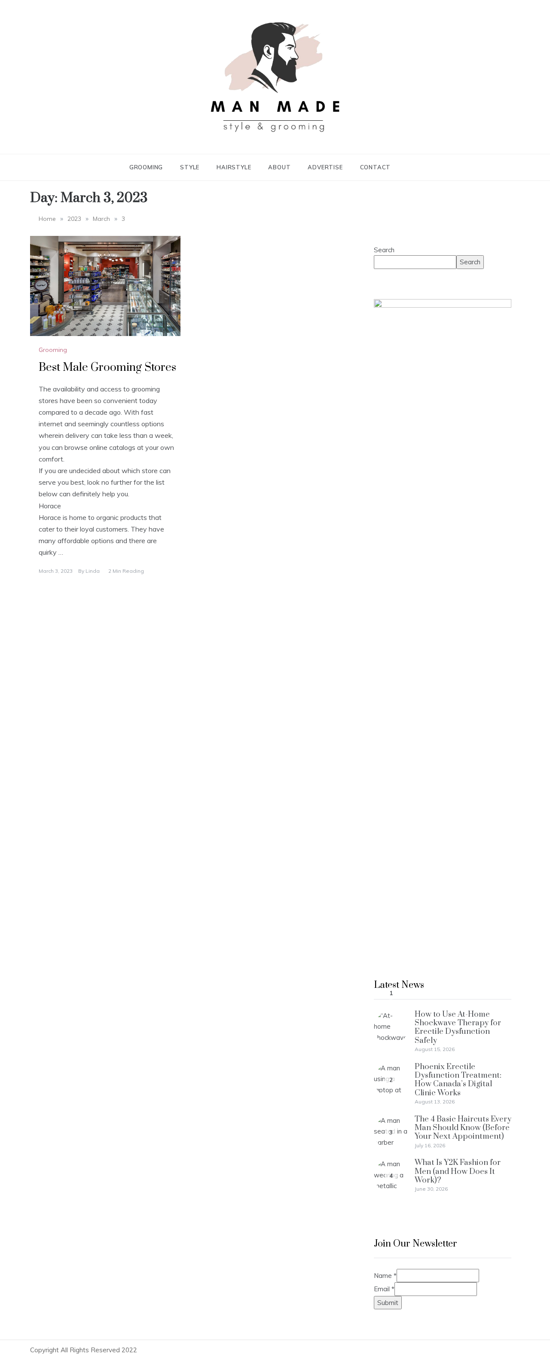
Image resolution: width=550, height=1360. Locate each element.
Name (385, 1275)
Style (189, 167)
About (279, 167)
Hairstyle (234, 167)
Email (384, 1289)
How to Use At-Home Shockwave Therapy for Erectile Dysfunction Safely (458, 1027)
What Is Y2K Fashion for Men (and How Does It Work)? (458, 1171)
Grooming (146, 167)
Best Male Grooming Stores (107, 368)
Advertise (325, 167)
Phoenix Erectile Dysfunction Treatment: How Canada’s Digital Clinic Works (458, 1080)
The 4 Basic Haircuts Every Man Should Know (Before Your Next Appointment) (463, 1128)
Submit (387, 1303)
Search (384, 250)
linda (93, 571)
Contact (375, 167)
